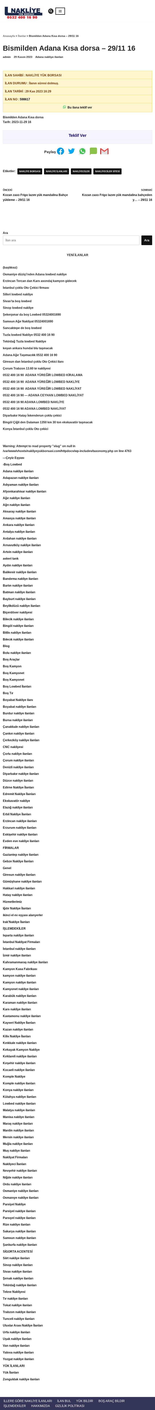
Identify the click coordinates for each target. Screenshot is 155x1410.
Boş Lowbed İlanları (17, 686)
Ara (5, 233)
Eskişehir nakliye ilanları (20, 834)
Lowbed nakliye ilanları (19, 1103)
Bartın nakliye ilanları (18, 585)
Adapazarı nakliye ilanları (21, 477)
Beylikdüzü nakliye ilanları (21, 605)
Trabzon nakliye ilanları (19, 1312)
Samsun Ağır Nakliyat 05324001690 (28, 321)
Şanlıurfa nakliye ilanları (20, 1244)
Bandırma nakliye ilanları (20, 578)
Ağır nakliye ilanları (16, 498)
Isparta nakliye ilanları (18, 935)
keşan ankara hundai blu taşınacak (28, 348)
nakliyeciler (81, 171)
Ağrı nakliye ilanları (16, 504)
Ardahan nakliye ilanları (19, 538)
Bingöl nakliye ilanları (18, 625)
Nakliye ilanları (56, 171)
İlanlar (22, 35)
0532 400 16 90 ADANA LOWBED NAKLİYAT (34, 408)
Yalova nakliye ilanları (18, 1352)
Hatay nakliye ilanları (17, 895)
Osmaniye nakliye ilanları (20, 1190)
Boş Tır (8, 693)
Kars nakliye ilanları (17, 1009)
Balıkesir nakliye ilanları (19, 572)
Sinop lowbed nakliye (18, 307)
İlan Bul (64, 1401)
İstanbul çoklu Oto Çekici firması (26, 287)
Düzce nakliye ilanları (18, 780)
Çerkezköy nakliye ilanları (21, 740)
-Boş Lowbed (12, 464)
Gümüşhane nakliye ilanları (22, 881)
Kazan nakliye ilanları (18, 1029)
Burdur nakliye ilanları (18, 713)
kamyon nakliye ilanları (19, 975)
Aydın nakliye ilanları (17, 565)
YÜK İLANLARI (14, 1365)
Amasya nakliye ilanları (19, 518)
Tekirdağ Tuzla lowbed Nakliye (24, 341)
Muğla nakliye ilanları (18, 1143)
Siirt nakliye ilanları (16, 1258)
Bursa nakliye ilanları (18, 720)
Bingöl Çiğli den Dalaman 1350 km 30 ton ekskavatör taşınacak (48, 422)
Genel (7, 868)
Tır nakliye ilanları (15, 1298)
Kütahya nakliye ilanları (19, 1096)
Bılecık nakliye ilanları (18, 639)
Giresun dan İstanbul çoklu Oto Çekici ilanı (33, 361)
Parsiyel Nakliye (14, 1204)
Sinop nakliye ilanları (18, 1265)
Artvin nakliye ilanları (18, 552)
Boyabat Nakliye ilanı (18, 700)
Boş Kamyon (12, 666)
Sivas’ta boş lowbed (17, 301)
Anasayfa (9, 35)
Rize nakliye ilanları (16, 1224)
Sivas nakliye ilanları (17, 1271)
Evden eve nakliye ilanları (21, 841)
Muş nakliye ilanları (16, 1150)
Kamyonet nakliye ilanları (21, 989)
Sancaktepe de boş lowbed (22, 328)
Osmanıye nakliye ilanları (20, 1197)
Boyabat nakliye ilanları (19, 706)
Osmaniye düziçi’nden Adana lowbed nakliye (35, 274)
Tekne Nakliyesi (14, 1291)
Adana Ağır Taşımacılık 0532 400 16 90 (30, 355)
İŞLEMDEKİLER (14, 928)
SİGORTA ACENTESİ (18, 1251)
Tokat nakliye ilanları (17, 1305)
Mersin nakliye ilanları (18, 1137)
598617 (25, 99)
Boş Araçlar (11, 659)
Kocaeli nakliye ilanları (19, 1070)
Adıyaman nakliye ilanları (21, 484)
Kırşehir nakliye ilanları (19, 1063)
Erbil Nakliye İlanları (17, 814)
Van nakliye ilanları (16, 1345)
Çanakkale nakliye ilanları (21, 726)
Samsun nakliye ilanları (19, 1238)
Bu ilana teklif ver (79, 107)
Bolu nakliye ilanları (17, 652)
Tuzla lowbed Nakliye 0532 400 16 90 (29, 334)
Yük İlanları (11, 1372)
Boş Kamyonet (13, 673)
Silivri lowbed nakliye (18, 294)
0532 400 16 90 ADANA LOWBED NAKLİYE (33, 402)
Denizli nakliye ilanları (18, 767)
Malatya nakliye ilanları (19, 1110)
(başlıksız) (10, 267)
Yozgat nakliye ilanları (18, 1359)
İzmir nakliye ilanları (17, 955)
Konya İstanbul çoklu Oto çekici (25, 429)
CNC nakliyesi (13, 747)
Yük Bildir (84, 1401)
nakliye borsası (29, 171)
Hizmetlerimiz (12, 901)
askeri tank (11, 558)
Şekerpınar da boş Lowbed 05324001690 (32, 314)
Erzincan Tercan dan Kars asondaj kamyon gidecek (40, 281)
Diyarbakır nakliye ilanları (21, 773)
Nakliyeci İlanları (14, 1164)
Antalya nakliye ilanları (19, 531)
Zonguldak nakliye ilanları (21, 1379)
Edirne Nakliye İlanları (18, 787)
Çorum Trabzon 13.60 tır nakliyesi (26, 368)
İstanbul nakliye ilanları (19, 948)
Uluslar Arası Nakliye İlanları (23, 1325)
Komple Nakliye (14, 1076)
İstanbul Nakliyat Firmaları (21, 942)
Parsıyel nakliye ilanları (19, 1218)
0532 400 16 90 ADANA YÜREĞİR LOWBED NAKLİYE (41, 381)
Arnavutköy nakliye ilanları (22, 545)
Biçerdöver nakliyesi (17, 612)
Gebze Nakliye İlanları (18, 861)
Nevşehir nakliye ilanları (20, 1170)
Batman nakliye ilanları (19, 592)
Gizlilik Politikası (69, 1406)
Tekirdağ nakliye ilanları (19, 1285)
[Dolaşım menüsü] (60, 11)
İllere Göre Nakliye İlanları (28, 1401)
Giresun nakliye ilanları (19, 874)
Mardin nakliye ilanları (18, 1130)
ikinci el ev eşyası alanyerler (23, 915)
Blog (6, 646)
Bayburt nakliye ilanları (19, 599)
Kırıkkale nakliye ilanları (19, 1043)
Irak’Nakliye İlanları (16, 922)
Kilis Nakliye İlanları (17, 1036)
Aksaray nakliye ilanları (19, 511)
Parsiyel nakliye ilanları (19, 1211)
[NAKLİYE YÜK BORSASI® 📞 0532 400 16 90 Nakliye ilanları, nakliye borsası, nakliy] (24, 11)
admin (7, 56)
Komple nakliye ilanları (19, 1083)
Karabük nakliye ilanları (19, 995)
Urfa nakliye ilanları (16, 1332)
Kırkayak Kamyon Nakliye (21, 1049)
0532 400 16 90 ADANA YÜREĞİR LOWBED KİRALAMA (43, 375)
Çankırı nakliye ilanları (18, 733)
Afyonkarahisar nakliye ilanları (24, 491)
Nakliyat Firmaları (15, 1157)
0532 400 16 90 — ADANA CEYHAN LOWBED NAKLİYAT (43, 395)
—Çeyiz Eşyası (13, 457)
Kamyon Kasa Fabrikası (20, 969)
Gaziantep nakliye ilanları (20, 854)
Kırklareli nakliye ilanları (20, 1056)
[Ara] (50, 11)
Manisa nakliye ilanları (18, 1117)
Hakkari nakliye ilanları (19, 888)
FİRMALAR (11, 847)
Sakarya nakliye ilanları (19, 1231)
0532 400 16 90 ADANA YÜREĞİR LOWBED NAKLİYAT (42, 388)
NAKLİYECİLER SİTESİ (107, 171)
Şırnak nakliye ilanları (18, 1278)
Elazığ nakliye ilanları (18, 807)
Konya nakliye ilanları (18, 1090)
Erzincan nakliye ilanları (20, 821)
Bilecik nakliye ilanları (18, 619)
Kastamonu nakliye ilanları (22, 1016)
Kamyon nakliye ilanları (19, 982)
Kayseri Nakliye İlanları (19, 1022)
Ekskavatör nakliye (16, 800)
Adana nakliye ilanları (49, 56)
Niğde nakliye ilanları (18, 1177)
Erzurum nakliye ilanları (19, 827)
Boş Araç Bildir (111, 1401)
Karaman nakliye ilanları (20, 1002)
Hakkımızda (40, 1406)
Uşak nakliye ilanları (17, 1338)
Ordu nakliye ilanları (17, 1184)
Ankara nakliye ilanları (18, 525)
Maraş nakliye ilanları (18, 1123)
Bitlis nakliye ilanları (17, 632)
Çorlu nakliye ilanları (17, 753)
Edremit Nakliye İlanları (19, 794)
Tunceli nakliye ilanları (18, 1318)
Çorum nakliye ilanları (18, 760)
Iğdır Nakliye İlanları (17, 908)
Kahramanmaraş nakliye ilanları (25, 962)
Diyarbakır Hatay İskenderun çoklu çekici (32, 415)
